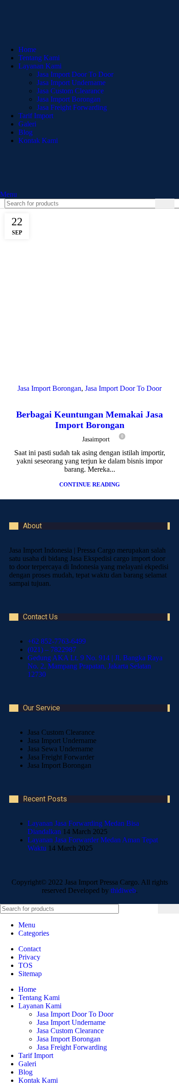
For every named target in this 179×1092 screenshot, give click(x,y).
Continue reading (89, 484)
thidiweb (123, 890)
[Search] (164, 203)
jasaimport (96, 439)
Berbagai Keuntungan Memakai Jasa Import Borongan (89, 419)
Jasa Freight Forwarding (72, 107)
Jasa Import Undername (71, 82)
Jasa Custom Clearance (70, 91)
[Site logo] (69, 186)
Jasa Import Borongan (69, 99)
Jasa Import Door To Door (75, 74)
